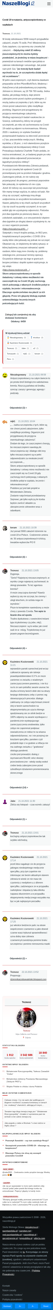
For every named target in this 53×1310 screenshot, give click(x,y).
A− (33, 1306)
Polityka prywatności (12, 1299)
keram (13, 527)
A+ (20, 1306)
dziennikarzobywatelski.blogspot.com (28, 979)
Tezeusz (6, 33)
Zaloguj (9, 314)
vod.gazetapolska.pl (12, 1234)
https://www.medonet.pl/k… (16, 270)
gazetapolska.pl (10, 1231)
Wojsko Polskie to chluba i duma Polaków (24, 1086)
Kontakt (6, 1286)
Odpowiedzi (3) (17, 408)
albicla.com (39, 1238)
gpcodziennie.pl (10, 1238)
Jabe (12, 801)
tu (24, 1252)
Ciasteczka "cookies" (12, 1295)
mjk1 (12, 421)
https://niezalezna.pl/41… (15, 229)
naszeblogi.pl (29, 1234)
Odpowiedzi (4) (17, 557)
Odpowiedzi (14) (18, 787)
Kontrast (7, 1306)
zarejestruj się (24, 314)
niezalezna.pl (31, 1227)
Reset (45, 1306)
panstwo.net (25, 1231)
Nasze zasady (9, 1290)
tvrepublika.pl (25, 1238)
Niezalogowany (18, 375)
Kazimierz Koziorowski (22, 662)
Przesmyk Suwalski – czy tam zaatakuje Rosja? (27, 1140)
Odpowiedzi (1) (17, 819)
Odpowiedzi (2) (17, 958)
